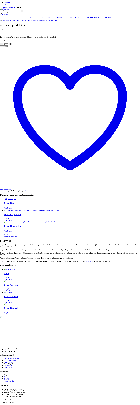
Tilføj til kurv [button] (8, 209)
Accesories (60, 17)
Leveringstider (108, 17)
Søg (1, 11)
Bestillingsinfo (74, 17)
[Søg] (22, 11)
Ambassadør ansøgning (93, 17)
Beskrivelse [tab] (7, 235)
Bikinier (29, 17)
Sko (48, 17)
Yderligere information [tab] (11, 236)
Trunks (41, 17)
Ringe (27, 191)
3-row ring (88, 261)
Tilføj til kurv (4, 46)
